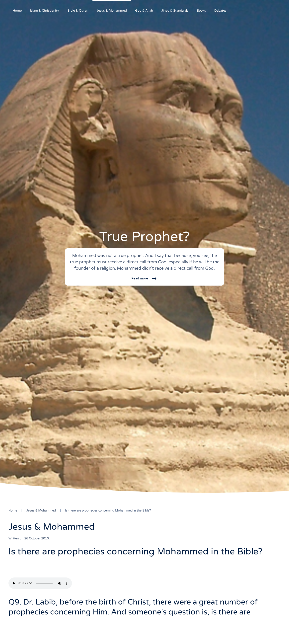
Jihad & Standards (174, 10)
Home (17, 10)
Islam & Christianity (44, 10)
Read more (139, 278)
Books (201, 10)
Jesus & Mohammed (112, 10)
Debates (220, 10)
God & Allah (144, 10)
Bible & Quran (77, 10)
